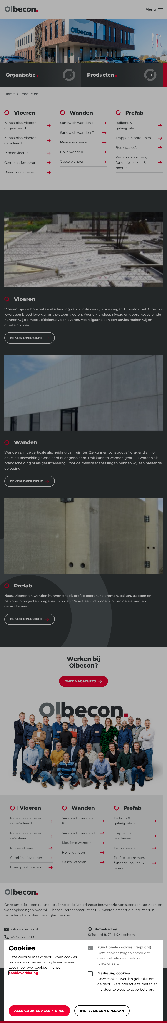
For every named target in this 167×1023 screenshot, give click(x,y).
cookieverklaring (23, 973)
